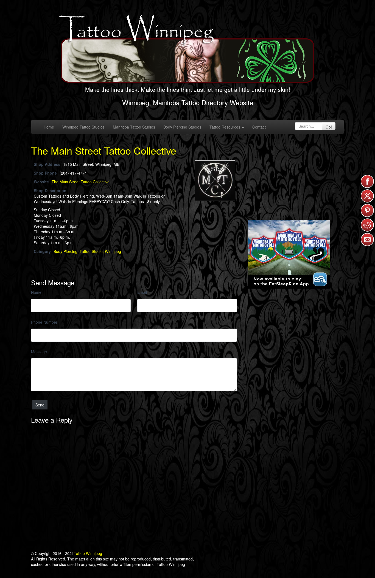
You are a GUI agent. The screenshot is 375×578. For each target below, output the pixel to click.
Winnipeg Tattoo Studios (83, 127)
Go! (329, 127)
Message (39, 351)
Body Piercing (65, 251)
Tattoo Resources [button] (225, 127)
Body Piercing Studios (182, 127)
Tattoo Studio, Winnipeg (100, 251)
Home (49, 127)
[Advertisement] (289, 176)
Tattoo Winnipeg (88, 553)
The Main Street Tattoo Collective (103, 150)
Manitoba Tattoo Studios (134, 127)
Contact (259, 127)
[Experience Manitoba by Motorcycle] (289, 254)
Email (142, 292)
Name (36, 292)
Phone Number (44, 322)
